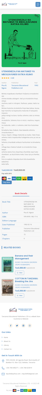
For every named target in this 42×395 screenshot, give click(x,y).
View (20, 273)
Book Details (21, 193)
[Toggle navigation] (38, 4)
